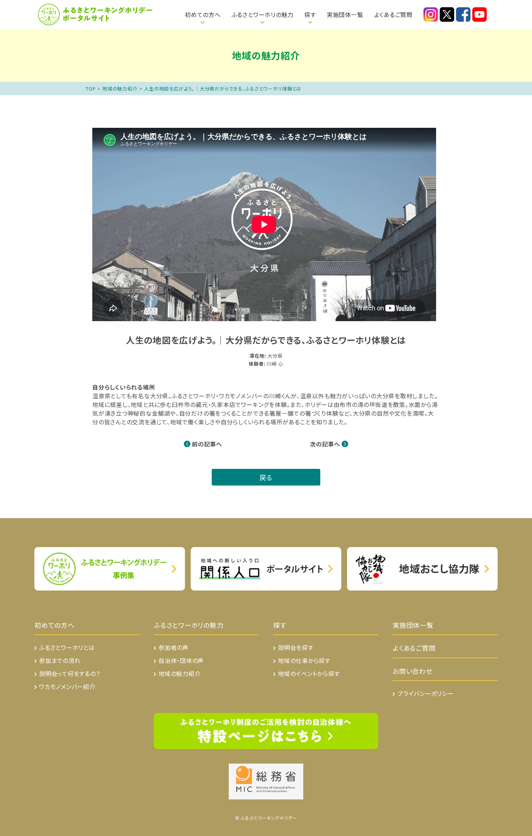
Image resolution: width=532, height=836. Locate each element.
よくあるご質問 (393, 14)
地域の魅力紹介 (119, 88)
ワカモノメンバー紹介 (67, 686)
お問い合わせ (412, 671)
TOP (91, 88)
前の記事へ (207, 444)
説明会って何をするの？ (69, 673)
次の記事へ (325, 444)
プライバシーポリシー (425, 693)
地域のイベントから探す (309, 673)
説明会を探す (295, 647)
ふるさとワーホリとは (159, 11)
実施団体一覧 (345, 14)
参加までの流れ (59, 660)
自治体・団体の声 (181, 660)
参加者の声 (174, 647)
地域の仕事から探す (304, 660)
